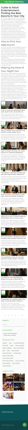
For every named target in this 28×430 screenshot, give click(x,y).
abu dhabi (5, 345)
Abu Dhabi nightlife (19, 343)
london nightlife (7, 365)
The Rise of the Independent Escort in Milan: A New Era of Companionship (12, 278)
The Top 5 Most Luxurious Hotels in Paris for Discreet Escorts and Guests (13, 237)
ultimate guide (17, 353)
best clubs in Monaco (8, 360)
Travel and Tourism (10, 335)
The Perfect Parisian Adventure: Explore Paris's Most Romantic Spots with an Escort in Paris (13, 173)
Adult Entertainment (10, 333)
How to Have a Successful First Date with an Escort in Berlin (13, 195)
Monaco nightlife (19, 345)
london (11, 345)
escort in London (19, 360)
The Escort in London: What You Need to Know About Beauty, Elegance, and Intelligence (13, 300)
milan (8, 350)
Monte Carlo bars (7, 353)
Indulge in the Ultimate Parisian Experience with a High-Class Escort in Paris (13, 217)
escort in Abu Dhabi (18, 348)
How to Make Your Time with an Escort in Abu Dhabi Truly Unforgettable (13, 131)
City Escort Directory (14, 2)
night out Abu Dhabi (8, 355)
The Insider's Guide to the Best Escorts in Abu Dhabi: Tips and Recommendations (12, 258)
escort (10, 343)
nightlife (5, 343)
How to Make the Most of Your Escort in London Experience (12, 151)
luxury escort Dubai (8, 358)
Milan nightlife (15, 350)
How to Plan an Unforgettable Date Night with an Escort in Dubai (13, 111)
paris (4, 350)
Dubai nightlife (6, 363)
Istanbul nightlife (7, 348)
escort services (16, 363)
